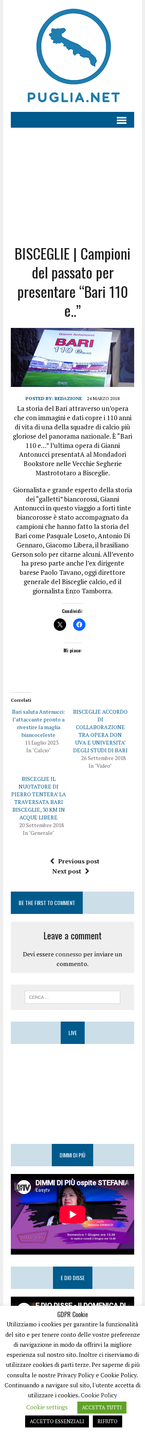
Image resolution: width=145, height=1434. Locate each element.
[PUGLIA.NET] (72, 56)
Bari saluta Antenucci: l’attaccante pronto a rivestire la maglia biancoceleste (38, 723)
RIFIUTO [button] (107, 1421)
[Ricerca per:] (72, 996)
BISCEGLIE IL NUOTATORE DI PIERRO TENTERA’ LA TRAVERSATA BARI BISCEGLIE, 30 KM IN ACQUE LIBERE (38, 798)
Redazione (68, 398)
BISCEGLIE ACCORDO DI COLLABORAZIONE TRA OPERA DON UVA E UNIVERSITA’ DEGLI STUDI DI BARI (100, 731)
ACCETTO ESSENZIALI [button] (57, 1421)
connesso (68, 954)
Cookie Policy (99, 1395)
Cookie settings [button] (47, 1407)
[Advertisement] (72, 180)
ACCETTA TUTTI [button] (102, 1407)
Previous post (78, 861)
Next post (66, 871)
